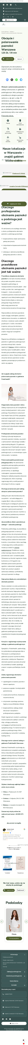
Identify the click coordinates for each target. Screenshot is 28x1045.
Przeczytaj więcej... (7, 116)
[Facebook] (7, 4)
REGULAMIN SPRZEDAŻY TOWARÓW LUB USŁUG (14, 963)
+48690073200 (15, 4)
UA (3, 16)
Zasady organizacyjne (8, 960)
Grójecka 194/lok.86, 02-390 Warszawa (13, 8)
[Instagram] (10, 4)
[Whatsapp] (16, 79)
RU (13, 16)
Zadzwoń (20, 890)
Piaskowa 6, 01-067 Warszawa (11, 11)
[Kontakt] (24, 985)
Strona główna (4, 31)
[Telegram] (3, 4)
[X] (12, 79)
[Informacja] (24, 955)
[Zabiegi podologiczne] (24, 972)
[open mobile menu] (25, 20)
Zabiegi (11, 31)
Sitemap (5, 966)
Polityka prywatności (8, 957)
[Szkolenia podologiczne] (24, 976)
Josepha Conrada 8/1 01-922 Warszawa (13, 14)
